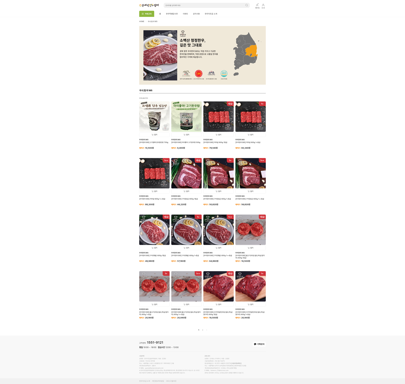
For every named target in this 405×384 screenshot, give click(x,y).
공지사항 (196, 14)
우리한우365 (152, 21)
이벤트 (185, 14)
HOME (141, 21)
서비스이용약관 (171, 381)
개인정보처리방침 (158, 381)
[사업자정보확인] (236, 363)
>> (206, 330)
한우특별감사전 (172, 14)
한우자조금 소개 (211, 14)
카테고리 (148, 14)
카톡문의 (260, 344)
